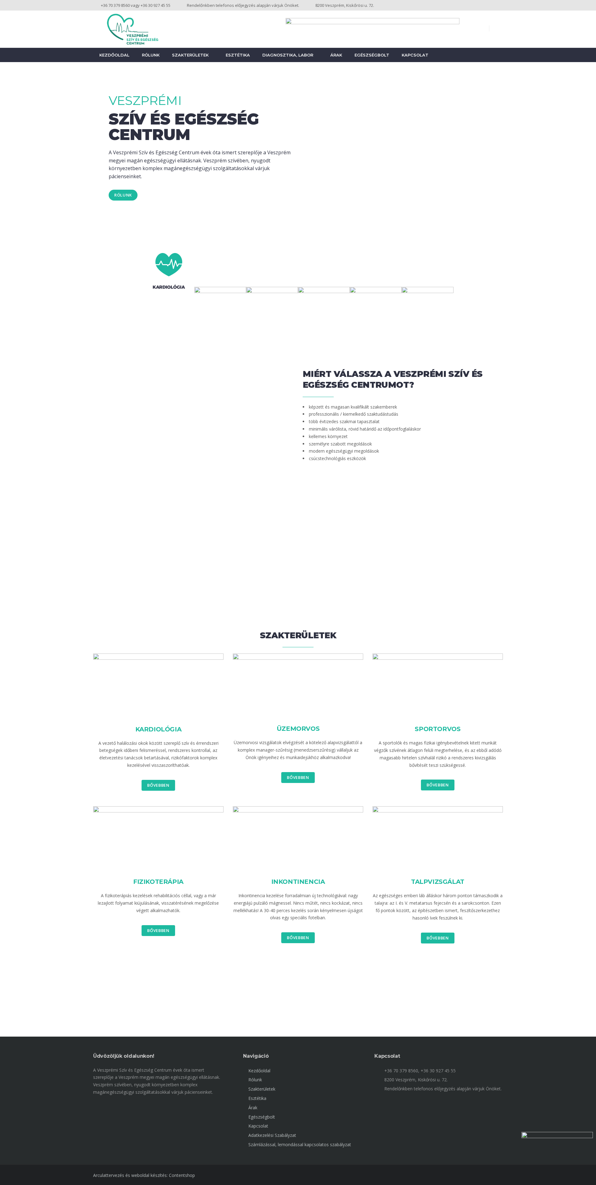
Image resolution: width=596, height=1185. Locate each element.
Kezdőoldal (114, 54)
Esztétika (238, 54)
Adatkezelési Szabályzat (272, 1135)
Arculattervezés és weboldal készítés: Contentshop (144, 1175)
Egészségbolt (371, 54)
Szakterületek (190, 54)
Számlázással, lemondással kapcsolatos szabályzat (299, 1144)
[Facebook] (499, 5)
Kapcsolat (415, 54)
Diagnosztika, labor (287, 54)
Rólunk (151, 54)
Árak (336, 54)
